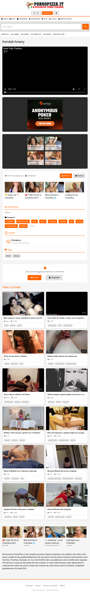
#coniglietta (15, 478)
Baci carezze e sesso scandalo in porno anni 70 (23, 318)
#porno (19, 325)
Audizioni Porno (23, 221)
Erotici (43, 221)
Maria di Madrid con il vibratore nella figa (20, 471)
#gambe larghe (60, 363)
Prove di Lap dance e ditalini (15, 356)
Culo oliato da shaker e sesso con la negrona (65, 318)
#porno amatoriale (68, 478)
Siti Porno (47, 34)
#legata (58, 402)
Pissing (79, 221)
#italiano (16, 256)
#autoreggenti (9, 402)
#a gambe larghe (71, 363)
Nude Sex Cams (58, 34)
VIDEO (5, 19)
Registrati (55, 278)
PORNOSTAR (35, 19)
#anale (8, 256)
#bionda (7, 478)
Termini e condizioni (50, 585)
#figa (22, 478)
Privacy (38, 585)
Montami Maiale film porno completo (62, 471)
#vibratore (14, 440)
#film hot (12, 325)
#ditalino (51, 363)
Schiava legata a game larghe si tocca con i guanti (66, 394)
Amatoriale (9, 221)
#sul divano (25, 402)
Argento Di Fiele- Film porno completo (19, 509)
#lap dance (15, 363)
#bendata (51, 402)
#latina (73, 440)
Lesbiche (63, 221)
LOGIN (36, 13)
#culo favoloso (68, 325)
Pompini (23, 226)
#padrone (65, 402)
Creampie (52, 221)
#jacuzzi (22, 440)
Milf (71, 221)
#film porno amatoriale (54, 478)
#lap (21, 363)
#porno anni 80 (60, 517)
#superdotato (52, 325)
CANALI (53, 19)
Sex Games (15, 34)
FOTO (13, 19)
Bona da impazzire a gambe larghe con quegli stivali (66, 433)
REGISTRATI (47, 13)
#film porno (78, 478)
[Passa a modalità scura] (56, 13)
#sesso (22, 517)
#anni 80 (51, 517)
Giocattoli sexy (11, 226)
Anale (34, 221)
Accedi (35, 278)
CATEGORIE (23, 19)
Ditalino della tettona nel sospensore (62, 356)
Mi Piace (66, 176)
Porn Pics (5, 34)
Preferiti (80, 176)
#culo (59, 325)
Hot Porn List (36, 34)
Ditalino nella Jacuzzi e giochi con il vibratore (22, 433)
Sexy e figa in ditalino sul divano (17, 394)
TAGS (45, 19)
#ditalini (7, 363)
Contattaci (29, 585)
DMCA (62, 585)
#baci (6, 325)
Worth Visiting (66, 19)
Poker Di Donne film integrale (59, 509)
